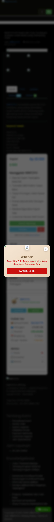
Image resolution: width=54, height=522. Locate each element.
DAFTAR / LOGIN (27, 270)
